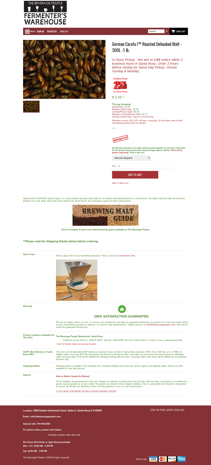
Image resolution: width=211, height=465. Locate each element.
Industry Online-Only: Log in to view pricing (132, 117)
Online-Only (117, 107)
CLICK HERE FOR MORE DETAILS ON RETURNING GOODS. (86, 391)
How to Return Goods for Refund (72, 376)
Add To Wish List (120, 183)
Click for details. (138, 123)
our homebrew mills (126, 255)
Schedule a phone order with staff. (64, 435)
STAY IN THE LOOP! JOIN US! (167, 410)
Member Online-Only (122, 109)
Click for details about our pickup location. (76, 344)
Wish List (64, 31)
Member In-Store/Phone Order (126, 114)
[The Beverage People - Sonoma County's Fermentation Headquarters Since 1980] (45, 25)
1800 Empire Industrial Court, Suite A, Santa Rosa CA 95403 (67, 410)
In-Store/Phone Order (122, 112)
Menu (32, 31)
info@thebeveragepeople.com (160, 324)
